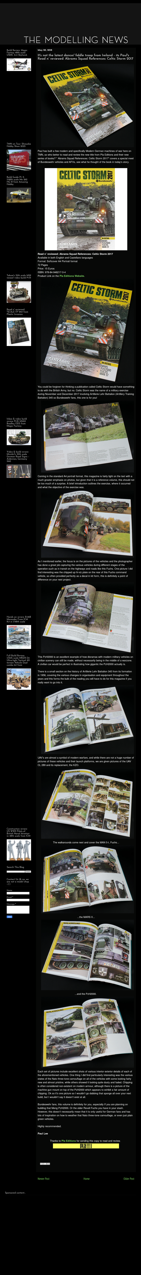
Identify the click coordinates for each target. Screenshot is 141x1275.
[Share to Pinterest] (49, 1164)
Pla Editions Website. (72, 276)
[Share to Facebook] (47, 1164)
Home (87, 1179)
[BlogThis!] (43, 1164)
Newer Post (43, 1179)
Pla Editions (69, 1140)
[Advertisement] (67, 17)
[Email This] (41, 1164)
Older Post (129, 1179)
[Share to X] (45, 1164)
